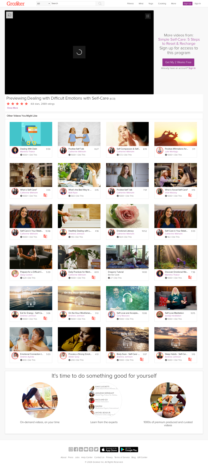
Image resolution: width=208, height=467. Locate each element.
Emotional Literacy (125, 231)
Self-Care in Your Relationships (32, 231)
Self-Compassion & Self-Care (128, 149)
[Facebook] (76, 449)
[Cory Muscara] (111, 314)
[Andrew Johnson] (63, 232)
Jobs (77, 457)
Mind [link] (141, 3)
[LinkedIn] (81, 449)
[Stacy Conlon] (15, 273)
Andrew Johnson (76, 233)
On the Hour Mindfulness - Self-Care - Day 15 (80, 313)
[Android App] (129, 449)
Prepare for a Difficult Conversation (32, 272)
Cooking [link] (162, 3)
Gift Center (142, 457)
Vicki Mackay (171, 192)
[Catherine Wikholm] (63, 150)
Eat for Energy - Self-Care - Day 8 (32, 313)
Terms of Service (122, 457)
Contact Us (99, 457)
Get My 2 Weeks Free (178, 62)
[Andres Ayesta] (15, 355)
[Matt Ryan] (63, 191)
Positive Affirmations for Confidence (176, 149)
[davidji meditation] (159, 314)
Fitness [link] (130, 3)
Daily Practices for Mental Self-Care (80, 272)
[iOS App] (109, 449)
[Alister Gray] (63, 355)
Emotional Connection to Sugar (32, 354)
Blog (133, 457)
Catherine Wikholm (77, 151)
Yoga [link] (150, 3)
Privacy (109, 457)
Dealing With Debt (28, 149)
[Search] (100, 3)
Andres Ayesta (27, 357)
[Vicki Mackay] (159, 191)
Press (70, 457)
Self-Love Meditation (174, 313)
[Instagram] (71, 449)
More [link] (173, 3)
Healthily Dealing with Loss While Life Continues (80, 231)
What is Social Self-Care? (176, 190)
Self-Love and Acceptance (128, 313)
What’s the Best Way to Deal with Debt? (80, 190)
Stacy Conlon (26, 275)
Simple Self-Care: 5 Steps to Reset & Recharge (179, 41)
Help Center (87, 457)
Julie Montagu (171, 151)
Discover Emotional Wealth (176, 272)
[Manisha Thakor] (15, 150)
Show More (12, 108)
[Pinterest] (91, 449)
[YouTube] (86, 449)
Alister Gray (73, 357)
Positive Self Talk (76, 149)
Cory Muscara (123, 315)
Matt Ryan (73, 192)
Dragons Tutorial (116, 272)
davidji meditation (173, 315)
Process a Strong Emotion (80, 354)
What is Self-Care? (28, 190)
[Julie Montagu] (159, 150)
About (63, 457)
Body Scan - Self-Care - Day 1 (128, 354)
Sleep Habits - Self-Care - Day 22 (176, 354)
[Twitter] (96, 449)
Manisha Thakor (27, 151)
